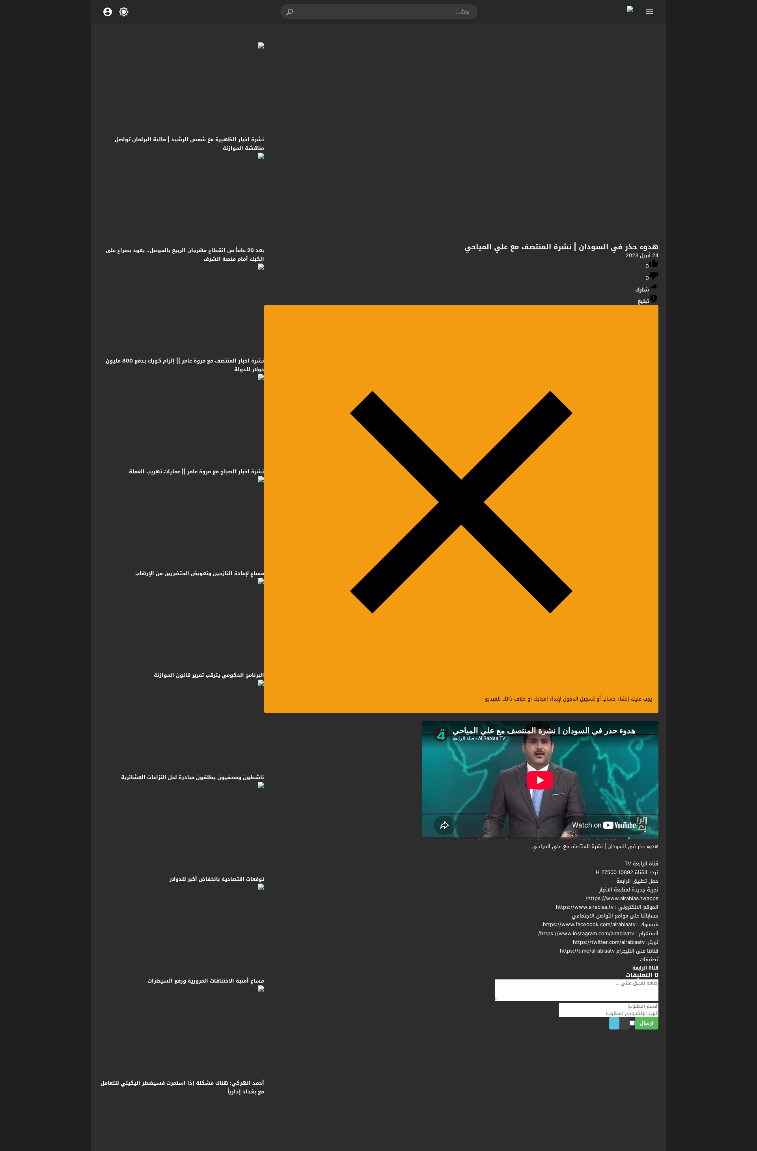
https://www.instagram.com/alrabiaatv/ (586, 933)
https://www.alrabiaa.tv (584, 907)
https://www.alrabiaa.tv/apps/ (621, 898)
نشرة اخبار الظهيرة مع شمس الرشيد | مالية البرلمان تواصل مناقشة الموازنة (189, 144)
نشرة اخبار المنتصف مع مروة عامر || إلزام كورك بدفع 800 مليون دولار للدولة (185, 365)
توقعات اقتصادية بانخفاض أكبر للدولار (217, 879)
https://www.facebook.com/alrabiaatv (589, 924)
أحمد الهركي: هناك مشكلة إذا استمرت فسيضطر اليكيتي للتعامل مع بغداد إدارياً (182, 1087)
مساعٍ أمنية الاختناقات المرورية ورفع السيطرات (205, 981)
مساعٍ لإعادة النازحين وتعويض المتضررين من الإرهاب (199, 573)
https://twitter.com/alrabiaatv (609, 942)
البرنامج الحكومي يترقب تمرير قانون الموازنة (209, 675)
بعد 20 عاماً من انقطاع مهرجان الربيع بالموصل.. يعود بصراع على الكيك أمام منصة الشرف (185, 254)
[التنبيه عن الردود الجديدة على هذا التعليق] (622, 1024)
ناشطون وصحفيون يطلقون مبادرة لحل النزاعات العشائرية (192, 777)
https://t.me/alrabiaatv (587, 951)
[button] (290, 11)
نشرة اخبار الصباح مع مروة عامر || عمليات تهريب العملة (196, 471)
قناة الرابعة (645, 968)
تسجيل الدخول (579, 699)
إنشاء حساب (615, 699)
